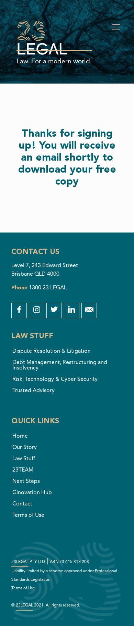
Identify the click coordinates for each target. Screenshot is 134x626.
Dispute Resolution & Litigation (51, 351)
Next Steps (26, 481)
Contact (22, 504)
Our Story (24, 447)
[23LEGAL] (42, 29)
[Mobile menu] (116, 27)
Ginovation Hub (32, 493)
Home (20, 436)
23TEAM (23, 470)
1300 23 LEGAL (48, 288)
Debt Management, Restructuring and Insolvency (59, 365)
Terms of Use (28, 515)
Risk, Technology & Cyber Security (55, 379)
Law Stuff (23, 459)
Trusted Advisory (33, 390)
